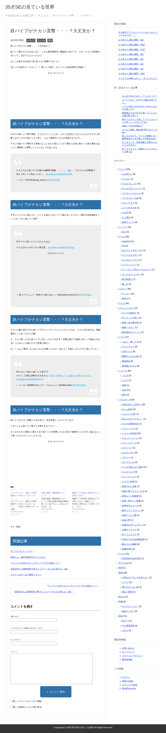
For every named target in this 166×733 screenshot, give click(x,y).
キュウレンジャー (130, 606)
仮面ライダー (128, 611)
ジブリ (125, 582)
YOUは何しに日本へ (131, 404)
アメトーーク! (128, 428)
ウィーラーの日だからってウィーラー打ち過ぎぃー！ (35, 563)
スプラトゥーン (129, 265)
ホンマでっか (128, 462)
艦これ (125, 284)
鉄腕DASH (127, 549)
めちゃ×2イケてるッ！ (132, 419)
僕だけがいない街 (130, 587)
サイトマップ (128, 652)
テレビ (122, 303)
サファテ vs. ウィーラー (22, 551)
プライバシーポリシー (132, 656)
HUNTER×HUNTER (131, 558)
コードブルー (128, 347)
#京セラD (54, 376)
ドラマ (122, 337)
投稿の (127, 681)
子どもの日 (124, 563)
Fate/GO (126, 241)
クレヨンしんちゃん (131, 193)
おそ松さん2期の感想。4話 (131, 54)
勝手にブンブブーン (131, 510)
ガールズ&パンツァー (132, 188)
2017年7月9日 (53, 180)
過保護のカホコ (129, 366)
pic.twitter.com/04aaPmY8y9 (59, 174)
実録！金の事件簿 (130, 323)
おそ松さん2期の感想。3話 (131, 59)
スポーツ (30, 40)
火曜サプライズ (129, 530)
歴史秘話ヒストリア (131, 332)
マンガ (122, 554)
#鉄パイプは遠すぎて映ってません (75, 376)
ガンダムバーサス (130, 260)
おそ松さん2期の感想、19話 (131, 74)
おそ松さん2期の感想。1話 (131, 69)
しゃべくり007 (129, 414)
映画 (121, 573)
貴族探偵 (126, 361)
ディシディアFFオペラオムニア (136, 270)
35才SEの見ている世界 (29, 7)
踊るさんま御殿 (129, 544)
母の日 (122, 597)
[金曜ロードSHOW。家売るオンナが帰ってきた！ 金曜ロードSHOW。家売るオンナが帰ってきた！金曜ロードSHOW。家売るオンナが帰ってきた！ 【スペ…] (87, 502)
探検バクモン (128, 327)
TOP (20, 15)
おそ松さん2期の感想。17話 (131, 49)
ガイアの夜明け (129, 313)
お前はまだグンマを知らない (135, 577)
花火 (124, 232)
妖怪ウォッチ (128, 222)
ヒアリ (125, 380)
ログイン (126, 677)
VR (123, 246)
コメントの (129, 685)
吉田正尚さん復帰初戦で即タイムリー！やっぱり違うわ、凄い (40, 569)
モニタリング (128, 472)
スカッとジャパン (130, 438)
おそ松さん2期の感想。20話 (131, 45)
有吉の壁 (126, 520)
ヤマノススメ (128, 203)
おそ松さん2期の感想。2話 (131, 64)
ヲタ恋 (125, 213)
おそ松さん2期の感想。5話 (131, 40)
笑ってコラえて (129, 534)
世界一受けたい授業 (131, 501)
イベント (123, 227)
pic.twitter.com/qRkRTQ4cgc (61, 247)
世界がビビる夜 (129, 486)
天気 (124, 390)
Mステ (125, 621)
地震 (124, 385)
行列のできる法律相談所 (133, 539)
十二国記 (126, 217)
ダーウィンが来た (130, 318)
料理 (121, 568)
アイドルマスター (130, 255)
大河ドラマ (127, 351)
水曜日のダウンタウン (132, 525)
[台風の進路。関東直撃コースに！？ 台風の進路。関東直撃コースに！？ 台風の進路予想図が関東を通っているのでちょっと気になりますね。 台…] (56, 502)
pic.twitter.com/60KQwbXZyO (29, 379)
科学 (124, 395)
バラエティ (124, 400)
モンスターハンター (131, 274)
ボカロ (125, 630)
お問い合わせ (128, 648)
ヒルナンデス (128, 453)
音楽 (121, 616)
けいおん (126, 179)
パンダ (125, 376)
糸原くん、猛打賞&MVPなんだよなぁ (28, 557)
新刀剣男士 (127, 279)
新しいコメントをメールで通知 (27, 701)
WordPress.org (129, 688)
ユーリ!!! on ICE (129, 208)
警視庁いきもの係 (130, 356)
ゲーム (122, 237)
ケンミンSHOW (129, 433)
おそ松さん (127, 174)
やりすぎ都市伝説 (130, 424)
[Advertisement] (56, 93)
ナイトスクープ (129, 443)
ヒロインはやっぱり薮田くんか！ (26, 575)
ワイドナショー (129, 477)
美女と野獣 (127, 592)
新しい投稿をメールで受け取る (27, 707)
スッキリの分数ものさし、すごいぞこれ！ (138, 78)
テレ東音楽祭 (128, 626)
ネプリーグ (127, 448)
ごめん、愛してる (130, 342)
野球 (50, 40)
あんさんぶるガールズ (132, 250)
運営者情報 (127, 659)
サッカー (126, 294)
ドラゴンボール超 (130, 198)
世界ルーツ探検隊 (130, 496)
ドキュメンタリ (126, 308)
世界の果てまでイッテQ (133, 491)
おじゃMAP (127, 409)
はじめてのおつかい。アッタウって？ (139, 96)
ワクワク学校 (128, 481)
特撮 (121, 601)
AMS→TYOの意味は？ (132, 126)
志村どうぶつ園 (129, 515)
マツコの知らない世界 (132, 467)
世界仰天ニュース (130, 506)
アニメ (122, 169)
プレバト (126, 457)
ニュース (41, 40)
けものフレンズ (129, 184)
